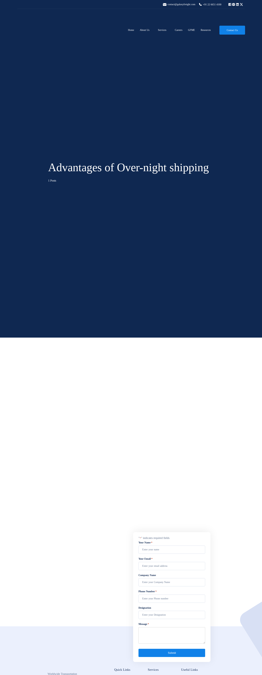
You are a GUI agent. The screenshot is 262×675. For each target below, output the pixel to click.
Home (131, 30)
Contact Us (232, 30)
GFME (191, 30)
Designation (144, 608)
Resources (206, 30)
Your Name (145, 542)
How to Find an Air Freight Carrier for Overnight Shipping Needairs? (53, 464)
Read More (53, 508)
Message (143, 624)
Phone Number (147, 591)
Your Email (145, 558)
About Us (144, 30)
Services (162, 30)
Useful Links (189, 669)
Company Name (147, 575)
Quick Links (122, 669)
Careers (178, 30)
